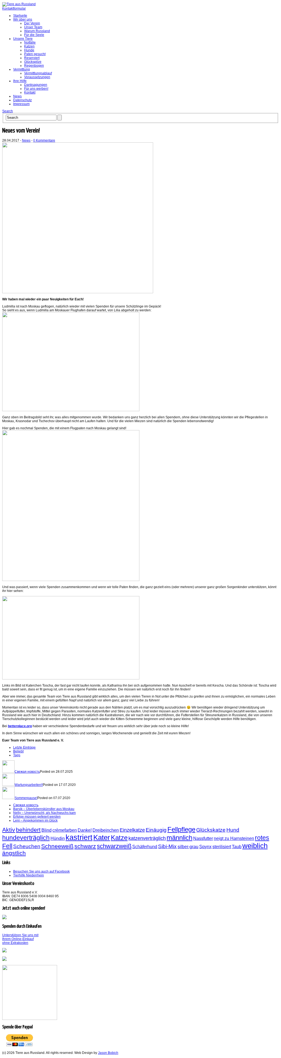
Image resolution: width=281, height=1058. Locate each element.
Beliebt (18, 751)
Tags (16, 755)
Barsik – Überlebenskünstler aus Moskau (43, 809)
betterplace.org (20, 726)
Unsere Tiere (23, 39)
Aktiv (8, 829)
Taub (236, 846)
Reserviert (32, 58)
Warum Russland (37, 31)
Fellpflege (181, 829)
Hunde (29, 50)
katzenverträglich (147, 838)
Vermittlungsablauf (38, 73)
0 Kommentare (44, 140)
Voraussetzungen (37, 77)
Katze (119, 837)
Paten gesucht (35, 54)
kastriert (79, 837)
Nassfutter (203, 838)
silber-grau (188, 846)
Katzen (29, 46)
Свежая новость (27, 772)
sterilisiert (221, 846)
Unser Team (33, 27)
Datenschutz (22, 100)
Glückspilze (32, 62)
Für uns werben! (36, 89)
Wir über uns (22, 19)
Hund (232, 830)
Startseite (20, 16)
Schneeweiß (57, 846)
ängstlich (14, 853)
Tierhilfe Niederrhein (28, 875)
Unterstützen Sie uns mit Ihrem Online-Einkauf (20, 939)
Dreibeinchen (105, 830)
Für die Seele (34, 35)
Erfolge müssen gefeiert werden (37, 817)
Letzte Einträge (24, 747)
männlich (179, 837)
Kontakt (29, 92)
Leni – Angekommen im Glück (35, 820)
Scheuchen (26, 846)
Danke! (85, 830)
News (17, 96)
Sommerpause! (26, 798)
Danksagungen (35, 85)
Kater (101, 837)
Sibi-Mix (167, 846)
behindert (28, 829)
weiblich (255, 846)
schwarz (85, 846)
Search (7, 111)
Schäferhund (144, 846)
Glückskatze (211, 830)
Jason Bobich (108, 1053)
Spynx (205, 846)
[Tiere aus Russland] (19, 4)
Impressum (21, 104)
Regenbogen (34, 65)
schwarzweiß (114, 846)
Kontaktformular (14, 8)
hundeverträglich (26, 837)
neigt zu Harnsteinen (234, 838)
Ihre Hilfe (20, 81)
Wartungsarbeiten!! (29, 785)
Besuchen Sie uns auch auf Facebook (41, 871)
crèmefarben (64, 830)
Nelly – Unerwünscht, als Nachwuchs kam (44, 813)
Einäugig (156, 830)
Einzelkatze (132, 830)
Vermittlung (21, 69)
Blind (46, 830)
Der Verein (32, 23)
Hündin (57, 838)
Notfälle (30, 42)
